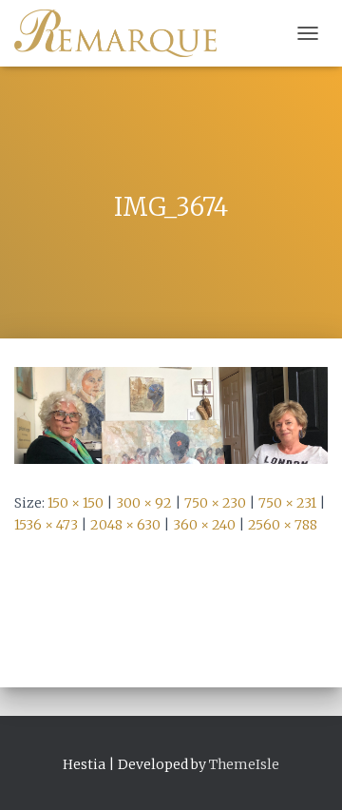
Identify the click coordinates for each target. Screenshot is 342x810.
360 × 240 (204, 524)
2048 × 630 (125, 524)
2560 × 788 (282, 524)
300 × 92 (144, 502)
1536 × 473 (46, 524)
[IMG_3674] (171, 414)
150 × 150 (76, 502)
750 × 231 (287, 502)
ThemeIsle (244, 764)
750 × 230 (215, 502)
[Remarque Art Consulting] (122, 33)
